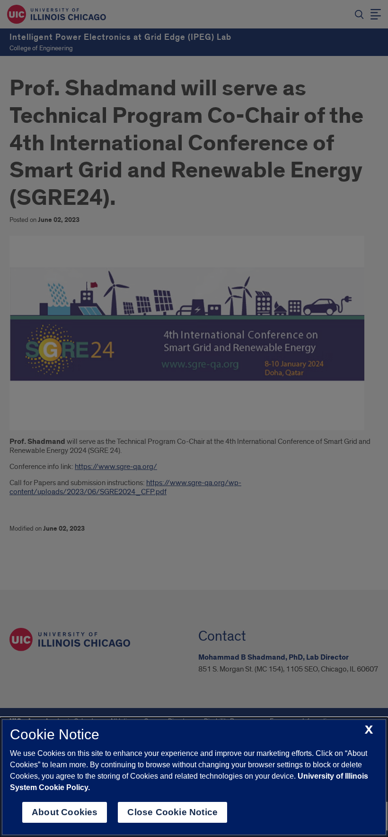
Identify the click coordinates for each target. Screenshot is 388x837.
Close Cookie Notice (172, 812)
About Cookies (64, 812)
